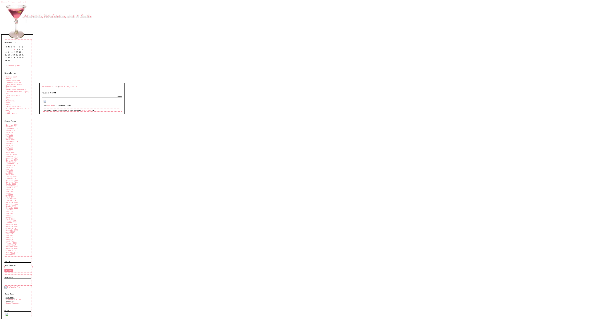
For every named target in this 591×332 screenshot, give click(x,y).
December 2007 (12, 158)
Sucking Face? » (70, 86)
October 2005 (11, 206)
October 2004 (11, 228)
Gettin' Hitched (11, 114)
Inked (8, 112)
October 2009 (11, 127)
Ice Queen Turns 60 (13, 82)
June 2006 (9, 191)
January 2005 (11, 223)
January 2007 (11, 178)
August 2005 (10, 210)
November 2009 (12, 125)
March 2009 (10, 140)
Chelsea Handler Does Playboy (17, 92)
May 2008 (9, 149)
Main (61, 86)
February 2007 (11, 177)
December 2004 (12, 224)
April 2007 (9, 173)
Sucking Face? (11, 77)
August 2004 (10, 232)
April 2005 (9, 217)
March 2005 (10, 219)
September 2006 (12, 186)
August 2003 (10, 254)
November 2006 (12, 182)
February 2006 (11, 199)
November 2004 (12, 226)
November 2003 (12, 248)
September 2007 (12, 164)
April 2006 (9, 195)
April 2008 (9, 151)
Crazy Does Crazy (13, 95)
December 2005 (12, 202)
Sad (7, 93)
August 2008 (10, 143)
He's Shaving (10, 101)
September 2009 (12, 129)
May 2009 (9, 136)
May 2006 (9, 193)
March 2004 (10, 241)
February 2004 (11, 243)
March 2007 (10, 175)
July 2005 (9, 212)
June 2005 (9, 213)
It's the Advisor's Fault (14, 84)
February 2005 (11, 221)
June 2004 (9, 236)
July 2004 (9, 234)
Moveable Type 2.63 (13, 299)
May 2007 (9, 171)
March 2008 (10, 153)
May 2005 (9, 215)
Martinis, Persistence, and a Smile (13, 2)
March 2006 (10, 197)
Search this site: (10, 265)
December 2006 (12, 180)
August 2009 (10, 130)
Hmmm (8, 79)
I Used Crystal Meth (13, 106)
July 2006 (9, 189)
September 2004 (12, 230)
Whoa (8, 103)
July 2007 (9, 167)
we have (50, 105)
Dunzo (8, 104)
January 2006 (11, 201)
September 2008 (12, 141)
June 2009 (9, 134)
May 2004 (9, 237)
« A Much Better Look (50, 86)
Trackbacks (86, 110)
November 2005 (12, 204)
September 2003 (12, 252)
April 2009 (9, 138)
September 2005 (12, 208)
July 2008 (9, 145)
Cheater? (9, 97)
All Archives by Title (13, 66)
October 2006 (11, 184)
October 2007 (11, 162)
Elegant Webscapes (13, 303)
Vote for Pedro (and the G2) (16, 90)
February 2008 (11, 154)
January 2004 (11, 245)
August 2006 (10, 188)
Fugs (7, 99)
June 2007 (9, 169)
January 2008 (11, 156)
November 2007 (12, 160)
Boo (7, 88)
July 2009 (9, 132)
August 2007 (10, 165)
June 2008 (9, 147)
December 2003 (12, 247)
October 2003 (11, 250)
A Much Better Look (13, 80)
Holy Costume (11, 86)
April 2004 (9, 239)
